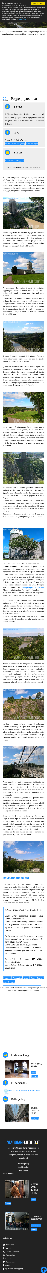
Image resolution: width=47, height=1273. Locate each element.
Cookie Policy (22, 19)
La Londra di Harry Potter (36, 1218)
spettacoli (35, 1119)
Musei (8, 1248)
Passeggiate (19, 160)
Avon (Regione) (18, 144)
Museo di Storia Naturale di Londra (35, 1188)
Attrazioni (9, 160)
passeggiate (35, 1225)
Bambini (8, 1265)
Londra (8, 1203)
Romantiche (10, 1262)
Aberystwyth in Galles (33, 587)
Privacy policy (23, 1164)
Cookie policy (23, 1167)
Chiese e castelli (12, 1252)
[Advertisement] (23, 64)
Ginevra (34, 1076)
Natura (8, 1258)
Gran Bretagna (32, 144)
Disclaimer (23, 1170)
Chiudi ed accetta (38, 4)
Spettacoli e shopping (14, 1269)
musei (33, 1072)
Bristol (7, 144)
